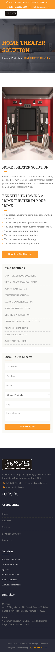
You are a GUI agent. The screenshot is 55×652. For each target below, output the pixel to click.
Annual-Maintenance (11, 584)
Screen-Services (10, 564)
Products (15, 58)
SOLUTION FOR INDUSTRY (17, 334)
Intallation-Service (10, 574)
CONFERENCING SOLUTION (17, 295)
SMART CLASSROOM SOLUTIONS (20, 276)
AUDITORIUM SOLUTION (16, 289)
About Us (6, 520)
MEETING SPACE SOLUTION (17, 315)
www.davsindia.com (15, 487)
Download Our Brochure (20, 254)
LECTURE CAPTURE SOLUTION (19, 302)
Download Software (11, 534)
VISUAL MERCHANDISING (16, 328)
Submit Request (27, 426)
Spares (5, 569)
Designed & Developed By (27, 648)
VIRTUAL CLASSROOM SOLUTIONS (21, 282)
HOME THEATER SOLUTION (17, 308)
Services (6, 527)
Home (5, 58)
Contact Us (7, 540)
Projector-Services (11, 559)
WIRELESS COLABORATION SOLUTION (22, 321)
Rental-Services (9, 579)
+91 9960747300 (13, 483)
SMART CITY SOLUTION (16, 341)
